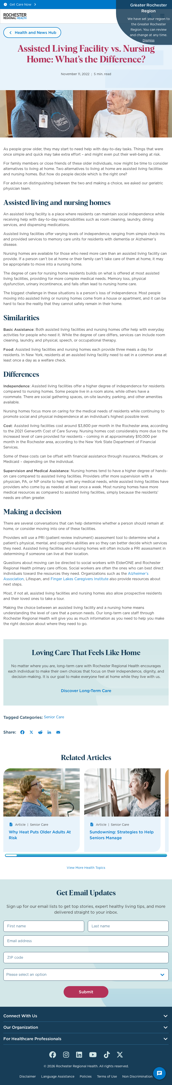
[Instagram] (66, 1054)
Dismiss (149, 40)
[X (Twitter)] (120, 1054)
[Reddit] (40, 732)
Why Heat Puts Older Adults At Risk (40, 834)
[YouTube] (93, 1054)
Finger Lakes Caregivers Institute (79, 579)
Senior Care (54, 717)
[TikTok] (107, 1054)
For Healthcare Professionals (32, 1038)
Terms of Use (107, 1076)
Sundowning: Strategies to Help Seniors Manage (122, 834)
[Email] (58, 732)
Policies (86, 1076)
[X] (31, 732)
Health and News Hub (35, 32)
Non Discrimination (137, 1076)
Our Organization (20, 1027)
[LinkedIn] (49, 732)
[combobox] (6, 974)
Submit (86, 991)
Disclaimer (27, 1076)
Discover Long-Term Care (86, 690)
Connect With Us (20, 1015)
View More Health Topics (86, 867)
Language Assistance (57, 1076)
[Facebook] (22, 732)
